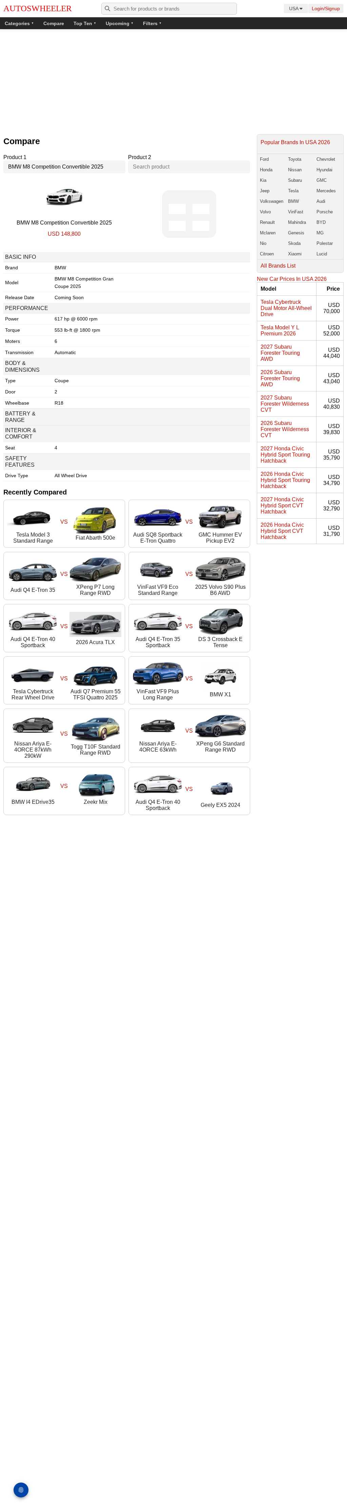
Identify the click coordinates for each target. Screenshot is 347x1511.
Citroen (267, 253)
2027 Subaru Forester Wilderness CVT (285, 404)
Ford (264, 159)
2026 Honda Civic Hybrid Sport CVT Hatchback (282, 531)
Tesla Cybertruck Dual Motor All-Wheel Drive (286, 308)
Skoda (294, 243)
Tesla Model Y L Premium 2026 (280, 330)
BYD (321, 222)
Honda (266, 169)
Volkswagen (271, 201)
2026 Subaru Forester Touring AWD (280, 378)
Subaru (295, 180)
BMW (293, 201)
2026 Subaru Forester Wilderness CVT (285, 429)
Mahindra (297, 222)
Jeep (264, 190)
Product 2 (139, 157)
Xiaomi (295, 253)
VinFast (295, 211)
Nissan (295, 169)
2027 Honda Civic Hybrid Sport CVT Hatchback (282, 506)
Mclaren (267, 232)
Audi (321, 201)
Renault (267, 222)
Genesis (296, 232)
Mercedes (326, 190)
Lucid (322, 253)
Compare (53, 23)
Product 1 (14, 157)
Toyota (294, 159)
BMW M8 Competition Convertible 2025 (64, 223)
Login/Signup (326, 8)
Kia (263, 180)
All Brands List (278, 266)
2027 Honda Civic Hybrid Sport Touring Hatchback (285, 455)
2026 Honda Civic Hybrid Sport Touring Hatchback (285, 480)
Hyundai (324, 169)
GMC (322, 180)
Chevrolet (326, 159)
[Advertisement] (173, 83)
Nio (263, 243)
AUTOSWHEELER (37, 8)
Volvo (265, 211)
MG (320, 232)
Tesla (293, 190)
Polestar (325, 243)
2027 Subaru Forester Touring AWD (280, 353)
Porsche (325, 211)
